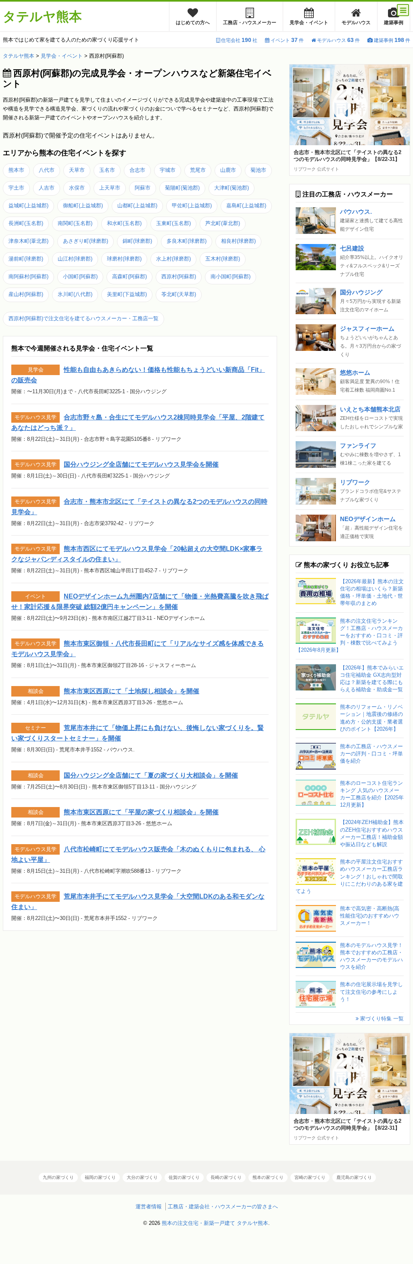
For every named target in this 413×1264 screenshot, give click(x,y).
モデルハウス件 (338, 40)
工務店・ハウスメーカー (249, 22)
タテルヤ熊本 (42, 16)
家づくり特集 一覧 (381, 1019)
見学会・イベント (309, 22)
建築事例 (393, 22)
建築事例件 (392, 40)
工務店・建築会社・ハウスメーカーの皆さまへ (223, 1207)
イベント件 (287, 40)
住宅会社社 (239, 40)
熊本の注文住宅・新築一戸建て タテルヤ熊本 (215, 1223)
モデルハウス (356, 22)
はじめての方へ (193, 22)
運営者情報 (149, 1207)
